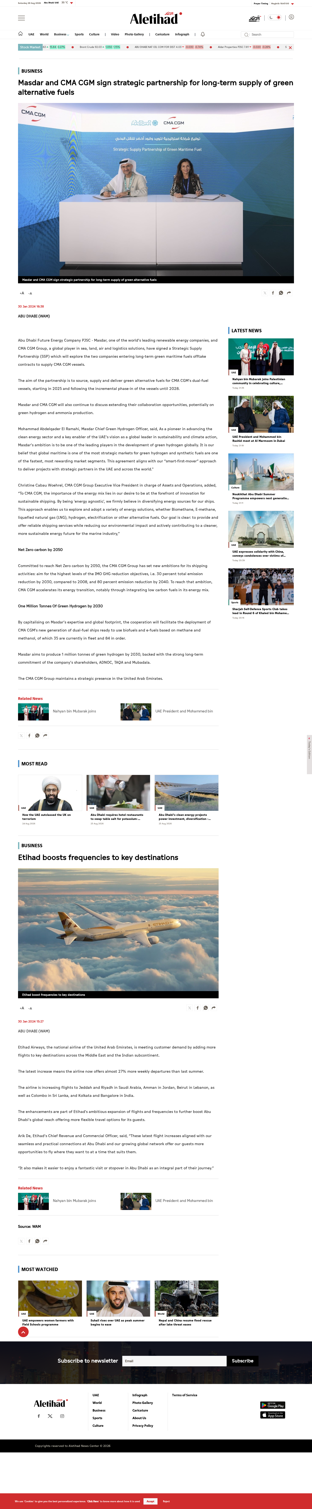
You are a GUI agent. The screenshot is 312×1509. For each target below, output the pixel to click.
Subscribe (242, 1360)
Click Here (92, 1501)
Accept (150, 1501)
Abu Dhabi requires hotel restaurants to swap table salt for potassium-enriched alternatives (117, 817)
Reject (166, 1501)
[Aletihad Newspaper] (156, 18)
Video (115, 34)
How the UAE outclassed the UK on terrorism (46, 817)
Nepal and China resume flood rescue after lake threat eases (185, 1322)
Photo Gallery (134, 34)
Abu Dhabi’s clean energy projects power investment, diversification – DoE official (183, 817)
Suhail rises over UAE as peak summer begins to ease (118, 1322)
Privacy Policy (142, 1425)
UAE (31, 34)
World (44, 34)
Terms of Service (184, 1395)
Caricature (162, 34)
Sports (79, 34)
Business (60, 34)
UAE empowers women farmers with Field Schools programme (48, 1322)
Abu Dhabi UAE (56, 2)
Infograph (182, 34)
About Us (139, 1418)
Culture (94, 34)
